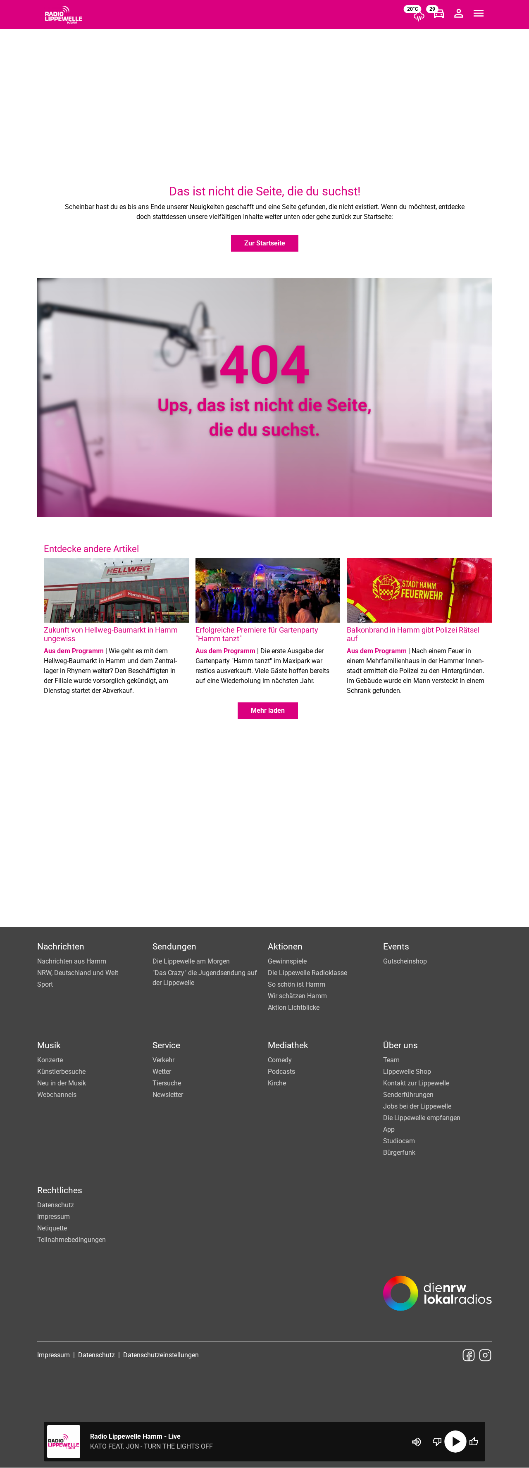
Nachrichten (60, 947)
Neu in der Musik (61, 1083)
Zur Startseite (264, 243)
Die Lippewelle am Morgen (191, 961)
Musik (49, 1045)
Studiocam (399, 1141)
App (389, 1129)
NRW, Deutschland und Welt (77, 973)
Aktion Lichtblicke (293, 1007)
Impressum (53, 1217)
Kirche (277, 1083)
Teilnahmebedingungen (71, 1240)
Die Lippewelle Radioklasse (307, 973)
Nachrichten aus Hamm (71, 961)
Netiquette (52, 1228)
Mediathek (288, 1045)
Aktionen (285, 947)
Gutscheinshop (405, 961)
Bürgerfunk (399, 1152)
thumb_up (474, 1442)
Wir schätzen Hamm (297, 996)
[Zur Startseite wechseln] (63, 14)
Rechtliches (59, 1190)
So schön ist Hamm (296, 984)
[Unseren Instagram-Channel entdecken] (485, 1355)
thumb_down (437, 1442)
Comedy (280, 1060)
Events (396, 947)
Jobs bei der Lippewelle (417, 1106)
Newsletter (168, 1095)
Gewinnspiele (287, 961)
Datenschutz (55, 1205)
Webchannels (56, 1095)
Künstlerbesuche (61, 1071)
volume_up (416, 1442)
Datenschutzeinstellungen (161, 1355)
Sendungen (174, 947)
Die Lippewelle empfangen (421, 1118)
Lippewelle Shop (407, 1071)
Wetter (162, 1071)
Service (166, 1045)
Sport (45, 984)
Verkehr (163, 1060)
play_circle (455, 1441)
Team (391, 1060)
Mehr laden (268, 710)
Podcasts (281, 1071)
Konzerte (50, 1060)
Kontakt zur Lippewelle (416, 1083)
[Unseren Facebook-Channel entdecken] (468, 1355)
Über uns (400, 1045)
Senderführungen (408, 1095)
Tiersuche (167, 1083)
